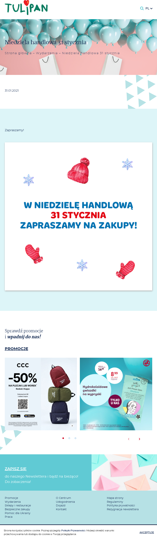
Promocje (11, 498)
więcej (41, 408)
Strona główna (18, 53)
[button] (63, 438)
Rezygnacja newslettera (123, 509)
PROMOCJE (16, 349)
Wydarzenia (47, 53)
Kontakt (61, 509)
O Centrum (63, 498)
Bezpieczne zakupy (17, 509)
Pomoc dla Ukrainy (17, 513)
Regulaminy (115, 502)
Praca (8, 517)
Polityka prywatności (121, 505)
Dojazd (60, 505)
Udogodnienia (65, 502)
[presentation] (128, 439)
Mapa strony (115, 498)
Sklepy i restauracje (18, 505)
